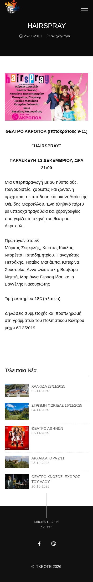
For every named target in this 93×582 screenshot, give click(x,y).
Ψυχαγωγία (60, 36)
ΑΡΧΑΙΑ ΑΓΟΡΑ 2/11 (47, 458)
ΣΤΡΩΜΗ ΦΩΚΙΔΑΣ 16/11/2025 (56, 405)
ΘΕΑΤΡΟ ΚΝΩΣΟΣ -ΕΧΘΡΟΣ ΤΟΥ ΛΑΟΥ (55, 479)
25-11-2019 (32, 36)
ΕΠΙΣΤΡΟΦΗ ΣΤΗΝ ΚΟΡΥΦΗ (46, 524)
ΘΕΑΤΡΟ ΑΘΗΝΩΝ (47, 428)
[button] (85, 10)
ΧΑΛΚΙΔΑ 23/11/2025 (48, 386)
